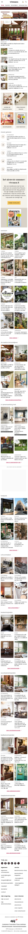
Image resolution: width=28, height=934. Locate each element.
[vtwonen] (14, 2)
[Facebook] (5, 863)
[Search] (26, 2)
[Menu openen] (2, 2)
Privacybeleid (12, 924)
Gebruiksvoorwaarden (7, 926)
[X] (18, 863)
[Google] (2, 863)
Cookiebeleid (5, 924)
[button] (21, 924)
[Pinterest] (15, 863)
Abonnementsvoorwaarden (19, 926)
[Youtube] (12, 863)
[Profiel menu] (23, 2)
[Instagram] (9, 863)
